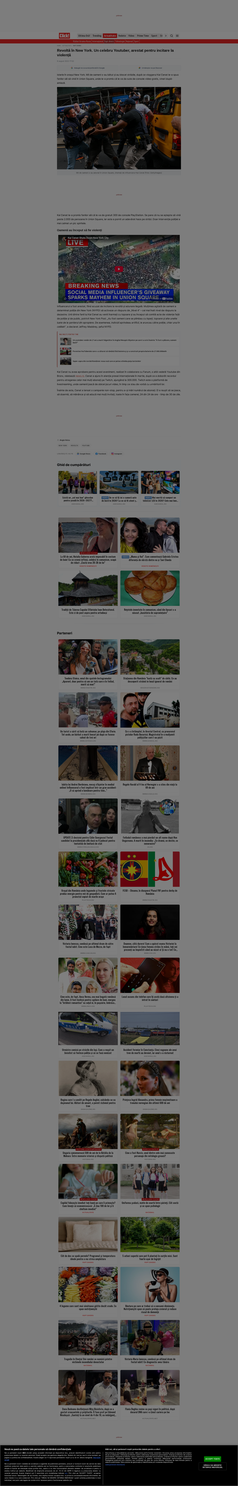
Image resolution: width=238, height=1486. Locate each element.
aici (66, 1473)
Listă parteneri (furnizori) (115, 1465)
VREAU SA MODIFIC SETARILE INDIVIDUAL (213, 1466)
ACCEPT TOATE (212, 1459)
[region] (119, 1465)
